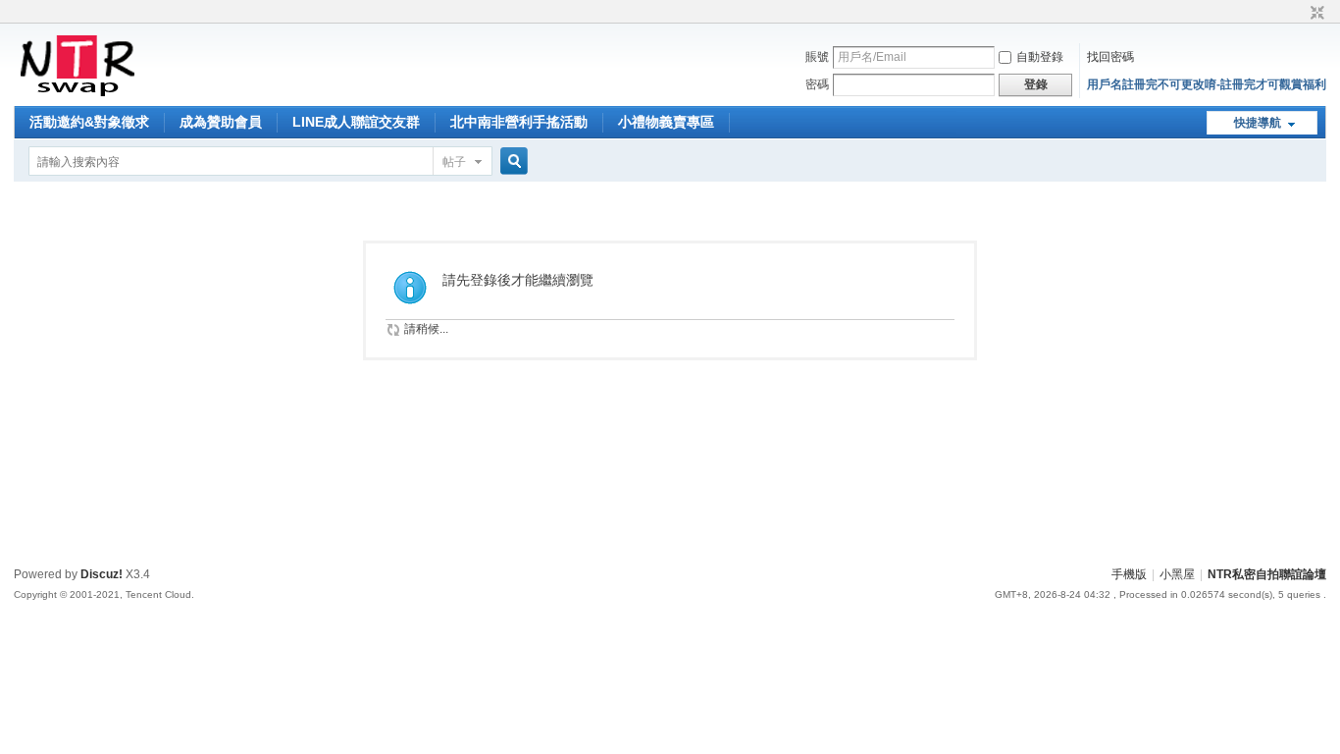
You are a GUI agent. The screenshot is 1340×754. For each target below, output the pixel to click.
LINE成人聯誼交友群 (356, 122)
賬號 (817, 57)
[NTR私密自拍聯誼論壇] (77, 94)
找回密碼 (1110, 57)
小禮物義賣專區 (666, 122)
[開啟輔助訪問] (1299, 14)
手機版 (1129, 574)
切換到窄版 (1315, 14)
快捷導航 (1257, 123)
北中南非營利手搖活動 (519, 122)
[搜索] (511, 161)
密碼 (817, 84)
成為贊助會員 (221, 122)
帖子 (454, 162)
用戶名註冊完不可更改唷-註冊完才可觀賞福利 (1206, 84)
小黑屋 (1177, 574)
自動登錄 (1039, 57)
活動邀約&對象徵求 (89, 122)
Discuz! (101, 574)
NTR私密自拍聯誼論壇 (1267, 574)
